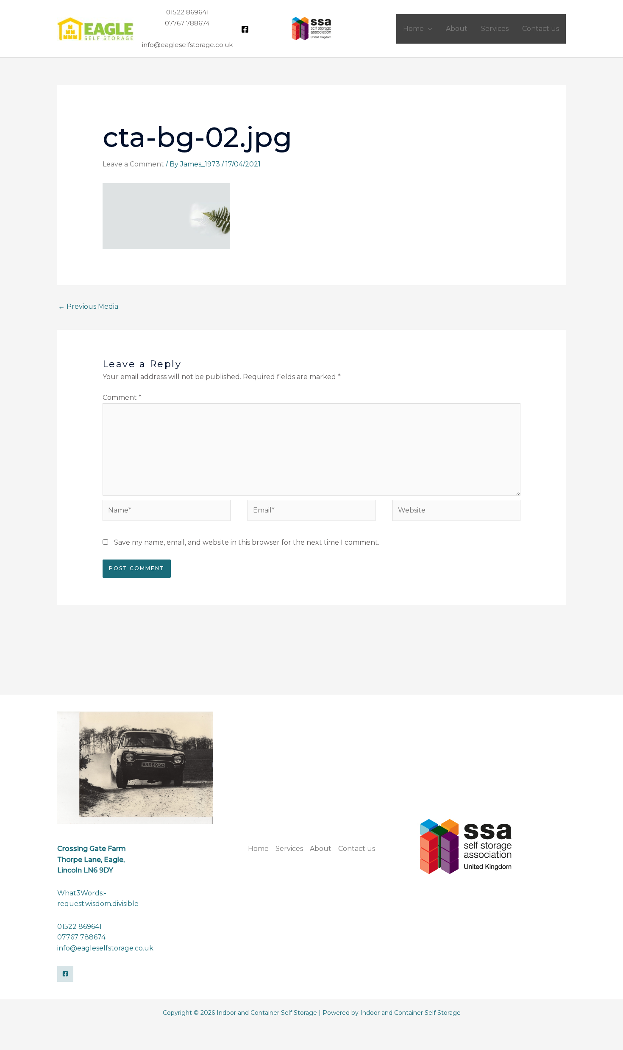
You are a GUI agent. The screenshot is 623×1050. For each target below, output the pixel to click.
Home (258, 849)
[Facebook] (245, 29)
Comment (122, 397)
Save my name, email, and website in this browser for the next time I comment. (246, 542)
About (320, 849)
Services (289, 849)
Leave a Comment (133, 164)
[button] (428, 29)
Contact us (356, 849)
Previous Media (88, 306)
